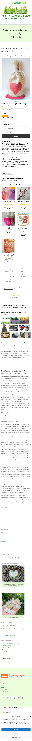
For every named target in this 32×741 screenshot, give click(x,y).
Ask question (20, 108)
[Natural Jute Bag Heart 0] (16, 79)
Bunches (4, 650)
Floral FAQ (4, 656)
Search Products (9, 271)
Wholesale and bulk (7, 652)
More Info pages (6, 658)
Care (3, 654)
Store (3, 56)
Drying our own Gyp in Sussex (8, 625)
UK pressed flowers (7, 647)
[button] (30, 716)
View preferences (16, 737)
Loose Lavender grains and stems (10, 643)
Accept (16, 729)
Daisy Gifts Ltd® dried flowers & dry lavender (12, 683)
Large (8, 128)
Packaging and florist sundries (15, 56)
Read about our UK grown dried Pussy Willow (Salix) (13, 629)
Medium (6, 124)
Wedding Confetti (6, 645)
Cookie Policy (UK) (5, 691)
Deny (16, 733)
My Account (22, 271)
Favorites (22, 276)
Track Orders (10, 276)
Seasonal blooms (5, 632)
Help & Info (4, 689)
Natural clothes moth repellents (8, 635)
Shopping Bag (10, 281)
